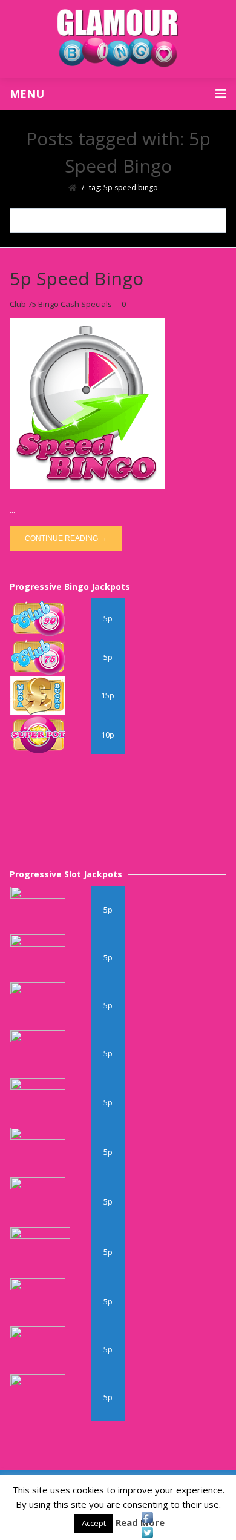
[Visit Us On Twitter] (147, 1532)
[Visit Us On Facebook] (147, 1517)
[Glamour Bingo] (118, 38)
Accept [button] (94, 1523)
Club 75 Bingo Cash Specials (61, 304)
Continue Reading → (66, 538)
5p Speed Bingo (76, 278)
